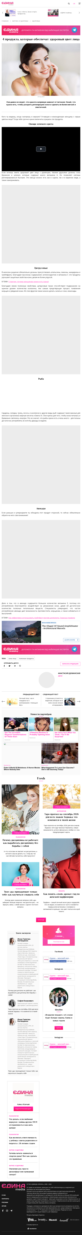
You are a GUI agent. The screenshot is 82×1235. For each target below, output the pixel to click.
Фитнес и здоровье (16, 1150)
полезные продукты (26, 658)
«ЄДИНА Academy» (66, 13)
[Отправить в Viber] (19, 666)
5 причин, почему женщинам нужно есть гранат (29, 281)
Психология (20, 837)
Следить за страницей (59, 961)
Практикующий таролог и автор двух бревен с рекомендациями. (28, 1004)
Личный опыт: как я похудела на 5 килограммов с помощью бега (28, 701)
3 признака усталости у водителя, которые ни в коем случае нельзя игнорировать (54, 701)
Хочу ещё (41, 920)
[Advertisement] (41, 397)
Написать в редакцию (70, 664)
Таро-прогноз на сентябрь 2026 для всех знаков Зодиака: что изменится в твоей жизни (61, 817)
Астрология (61, 811)
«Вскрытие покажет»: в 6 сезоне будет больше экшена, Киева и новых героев (59, 1018)
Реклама (5, 1202)
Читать (58, 1028)
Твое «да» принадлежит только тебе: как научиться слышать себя (20, 893)
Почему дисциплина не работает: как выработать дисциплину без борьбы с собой (20, 843)
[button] (69, 3)
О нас (4, 1195)
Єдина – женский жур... (60, 958)
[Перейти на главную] (7, 4)
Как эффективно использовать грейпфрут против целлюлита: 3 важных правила (42, 618)
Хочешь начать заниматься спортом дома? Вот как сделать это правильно (23, 1156)
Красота (62, 891)
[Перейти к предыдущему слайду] (3, 12)
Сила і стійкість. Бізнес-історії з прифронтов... (27, 13)
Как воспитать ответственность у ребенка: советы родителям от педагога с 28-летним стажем (23, 1140)
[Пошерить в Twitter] (9, 666)
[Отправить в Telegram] (14, 666)
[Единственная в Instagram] (7, 1211)
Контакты (5, 1199)
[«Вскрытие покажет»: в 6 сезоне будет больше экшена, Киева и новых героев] (59, 997)
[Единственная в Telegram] (11, 1211)
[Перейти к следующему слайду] (79, 12)
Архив (4, 1206)
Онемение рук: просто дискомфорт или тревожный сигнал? (21, 1172)
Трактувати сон (58, 942)
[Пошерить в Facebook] (4, 666)
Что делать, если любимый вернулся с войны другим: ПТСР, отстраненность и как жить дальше (23, 1124)
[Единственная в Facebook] (3, 1211)
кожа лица (12, 658)
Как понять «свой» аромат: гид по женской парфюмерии (61, 895)
